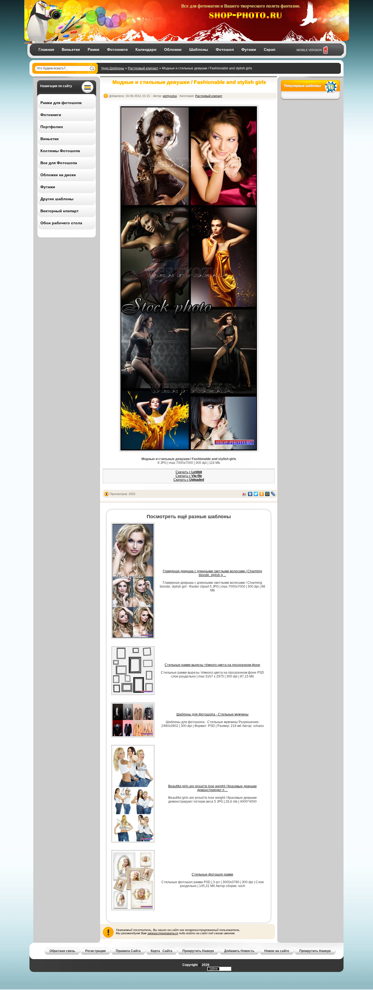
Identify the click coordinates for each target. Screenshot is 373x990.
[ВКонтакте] (250, 493)
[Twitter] (256, 493)
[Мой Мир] (267, 493)
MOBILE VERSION (309, 50)
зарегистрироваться (162, 933)
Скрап (269, 49)
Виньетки (71, 49)
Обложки (173, 49)
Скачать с (189, 472)
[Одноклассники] (262, 493)
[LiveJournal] (273, 493)
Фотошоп (225, 49)
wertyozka (170, 96)
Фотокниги (117, 49)
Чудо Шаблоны (112, 68)
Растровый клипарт (143, 68)
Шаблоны (198, 49)
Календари (145, 49)
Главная (46, 49)
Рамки (93, 49)
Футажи (248, 49)
